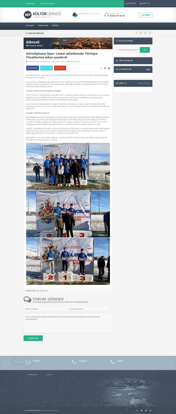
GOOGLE (61, 68)
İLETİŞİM (146, 15)
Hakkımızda (32, 375)
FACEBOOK (33, 68)
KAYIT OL (146, 3)
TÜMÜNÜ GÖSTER (143, 83)
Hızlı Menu (30, 4)
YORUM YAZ (33, 338)
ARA (145, 50)
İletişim (49, 375)
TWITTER (47, 68)
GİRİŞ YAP (132, 3)
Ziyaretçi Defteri (47, 4)
